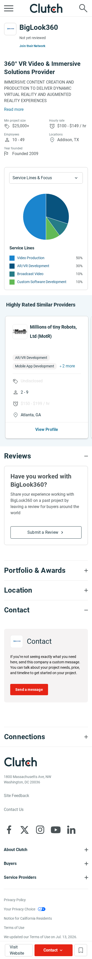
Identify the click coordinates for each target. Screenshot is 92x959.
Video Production (30, 258)
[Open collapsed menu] (9, 8)
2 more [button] (68, 366)
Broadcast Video (30, 274)
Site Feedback (16, 795)
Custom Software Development (41, 282)
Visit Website (17, 950)
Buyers (10, 863)
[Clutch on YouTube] (56, 830)
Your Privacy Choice (19, 909)
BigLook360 (38, 27)
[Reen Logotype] (20, 331)
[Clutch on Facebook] (9, 830)
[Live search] (83, 8)
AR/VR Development (33, 266)
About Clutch (15, 849)
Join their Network (32, 46)
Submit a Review (42, 532)
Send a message (29, 689)
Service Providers (20, 877)
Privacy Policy (15, 900)
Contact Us (14, 809)
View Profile (46, 429)
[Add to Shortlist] (81, 950)
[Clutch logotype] (46, 8)
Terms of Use (14, 928)
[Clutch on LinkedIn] (71, 830)
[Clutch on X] (24, 830)
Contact (50, 950)
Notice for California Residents (28, 918)
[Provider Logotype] (10, 29)
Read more (14, 109)
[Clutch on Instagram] (40, 830)
